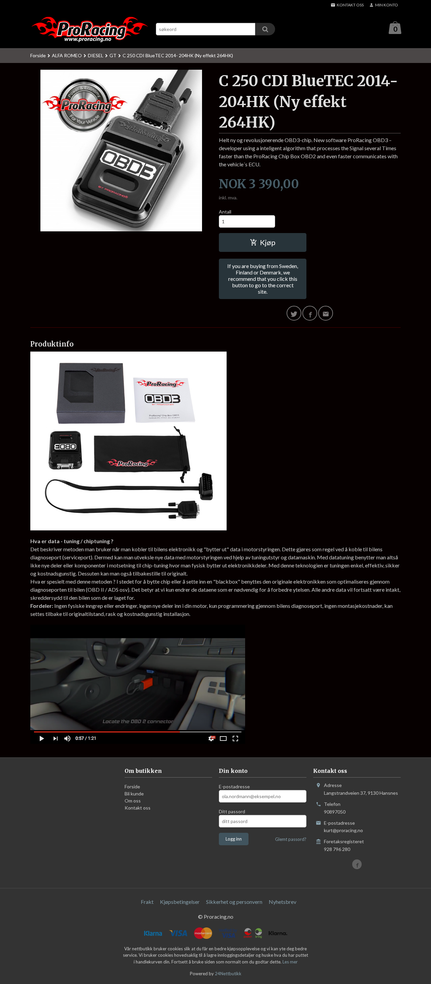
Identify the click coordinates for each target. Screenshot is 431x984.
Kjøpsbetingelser (180, 901)
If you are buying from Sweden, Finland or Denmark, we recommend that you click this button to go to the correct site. (262, 279)
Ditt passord (232, 811)
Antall (225, 212)
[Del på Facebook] (309, 313)
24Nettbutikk (228, 973)
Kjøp (267, 242)
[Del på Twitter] (294, 313)
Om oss (133, 800)
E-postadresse (234, 786)
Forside (38, 55)
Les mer (290, 961)
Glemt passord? (290, 839)
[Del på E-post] (325, 313)
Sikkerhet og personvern (234, 901)
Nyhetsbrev (282, 901)
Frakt (147, 901)
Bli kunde (134, 793)
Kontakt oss (138, 808)
